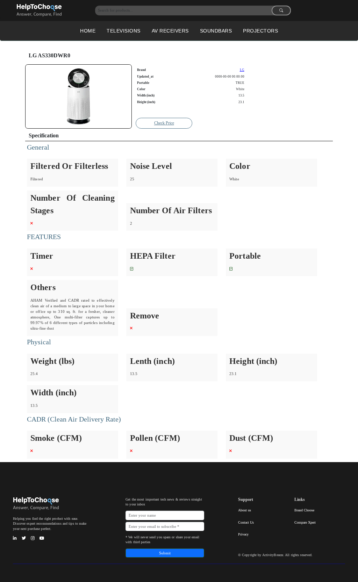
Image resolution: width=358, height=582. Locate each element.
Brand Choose (304, 510)
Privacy (243, 534)
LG (242, 70)
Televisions (124, 31)
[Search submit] (281, 10)
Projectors (260, 31)
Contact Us (246, 522)
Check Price (164, 123)
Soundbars (216, 31)
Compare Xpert (305, 522)
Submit (165, 553)
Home (87, 31)
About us (244, 510)
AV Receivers (170, 31)
